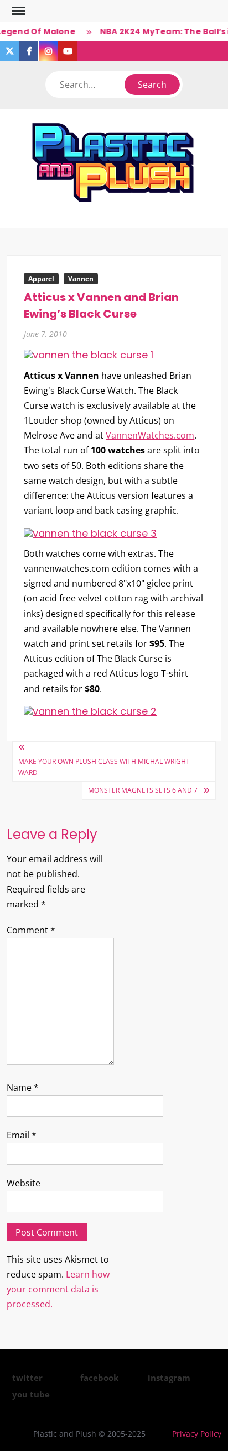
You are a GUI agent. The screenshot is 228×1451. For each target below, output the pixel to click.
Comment (31, 930)
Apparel (41, 278)
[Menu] (18, 11)
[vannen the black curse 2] (90, 710)
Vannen (81, 278)
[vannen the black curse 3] (90, 532)
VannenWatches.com (150, 435)
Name (23, 1087)
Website (23, 1183)
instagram (169, 1377)
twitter (27, 1377)
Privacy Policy (196, 1433)
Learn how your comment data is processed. (58, 1289)
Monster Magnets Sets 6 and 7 (143, 790)
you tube (31, 1394)
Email (22, 1135)
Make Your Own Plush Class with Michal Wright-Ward (105, 767)
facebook (99, 1377)
